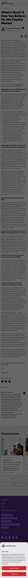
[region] (14, 560)
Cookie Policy (5, 563)
